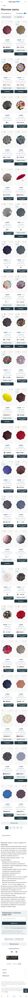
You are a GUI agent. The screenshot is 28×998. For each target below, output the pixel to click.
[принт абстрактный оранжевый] (5, 195)
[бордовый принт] (6, 47)
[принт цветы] (6, 302)
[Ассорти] (7, 594)
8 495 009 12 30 (19, 939)
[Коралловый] (17, 701)
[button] (26, 996)
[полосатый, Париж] (8, 122)
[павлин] (19, 47)
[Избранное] (20, 996)
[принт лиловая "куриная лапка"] (9, 195)
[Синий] (9, 47)
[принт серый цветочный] (18, 377)
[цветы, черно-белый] (9, 85)
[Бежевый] (17, 667)
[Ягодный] (17, 811)
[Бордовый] (4, 47)
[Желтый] (3, 415)
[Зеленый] (23, 701)
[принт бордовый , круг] (23, 415)
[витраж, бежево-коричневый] (23, 47)
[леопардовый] (17, 47)
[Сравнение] (8, 996)
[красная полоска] (5, 47)
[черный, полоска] (8, 47)
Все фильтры (20, 13)
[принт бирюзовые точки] (21, 229)
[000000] (19, 302)
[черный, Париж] (6, 122)
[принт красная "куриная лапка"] (20, 377)
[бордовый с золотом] (8, 302)
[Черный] (17, 302)
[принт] (22, 415)
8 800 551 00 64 (8, 939)
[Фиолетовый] (7, 267)
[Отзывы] (18, 22)
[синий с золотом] (7, 302)
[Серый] (6, 195)
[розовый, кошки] (20, 302)
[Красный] (4, 667)
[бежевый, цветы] (20, 47)
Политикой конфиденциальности (18, 928)
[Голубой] (3, 811)
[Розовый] (17, 195)
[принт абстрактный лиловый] (17, 377)
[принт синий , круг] (21, 415)
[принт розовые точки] (8, 195)
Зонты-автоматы (6, 835)
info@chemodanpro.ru (14, 948)
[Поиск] (2, 996)
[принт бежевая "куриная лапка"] (4, 195)
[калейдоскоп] (21, 47)
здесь (6, 991)
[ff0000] (20, 195)
